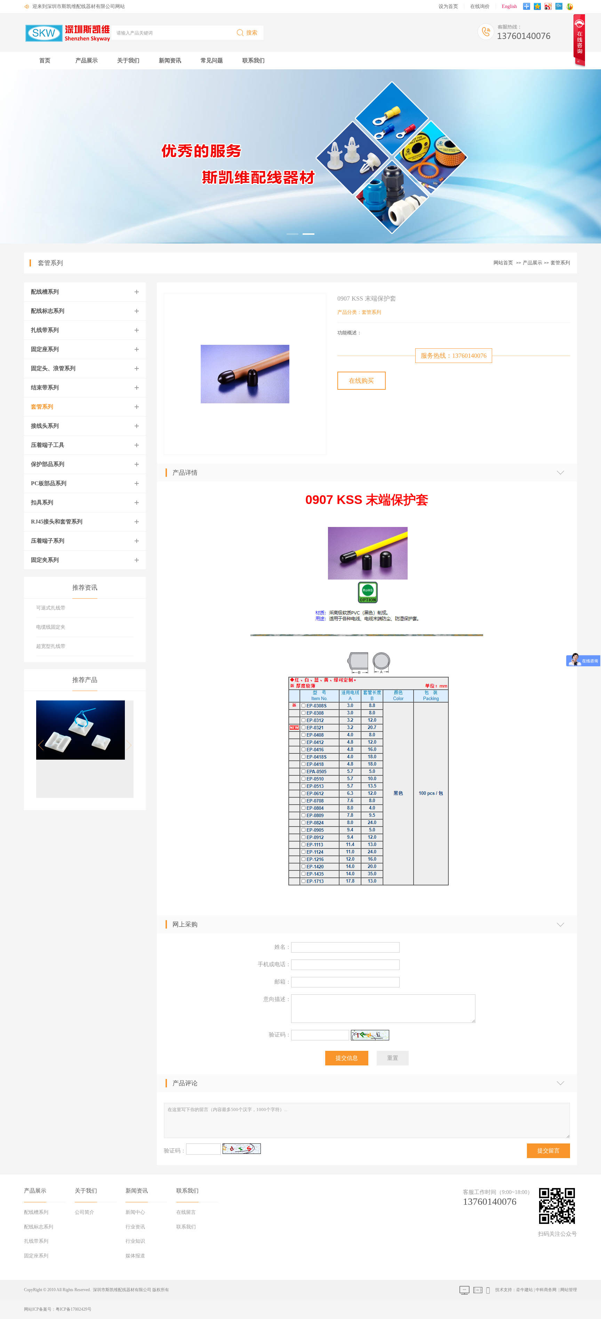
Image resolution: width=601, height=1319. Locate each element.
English (509, 6)
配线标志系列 (47, 311)
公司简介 (84, 1212)
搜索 (251, 33)
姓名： (282, 947)
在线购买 (361, 380)
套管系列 (560, 262)
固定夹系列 (45, 560)
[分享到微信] (570, 7)
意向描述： (277, 999)
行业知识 (135, 1241)
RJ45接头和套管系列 (56, 522)
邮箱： (282, 982)
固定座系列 (45, 349)
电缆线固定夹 (50, 627)
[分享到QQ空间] (538, 7)
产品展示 (86, 60)
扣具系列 (42, 502)
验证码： (280, 1035)
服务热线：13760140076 (454, 355)
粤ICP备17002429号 (73, 1309)
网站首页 (503, 262)
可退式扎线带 (50, 608)
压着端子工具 (47, 445)
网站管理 (568, 1289)
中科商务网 (546, 1289)
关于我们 (128, 60)
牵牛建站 (524, 1289)
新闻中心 (135, 1212)
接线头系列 (45, 426)
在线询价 (480, 6)
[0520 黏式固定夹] (80, 758)
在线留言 (186, 1212)
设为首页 (448, 6)
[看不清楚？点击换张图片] (370, 1035)
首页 (44, 60)
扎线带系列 (45, 330)
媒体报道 (135, 1255)
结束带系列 (45, 387)
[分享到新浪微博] (549, 7)
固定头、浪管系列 (53, 368)
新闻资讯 (170, 60)
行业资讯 (135, 1226)
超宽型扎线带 (50, 646)
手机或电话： (274, 964)
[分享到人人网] (559, 7)
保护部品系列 (47, 464)
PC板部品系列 (48, 483)
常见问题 (212, 60)
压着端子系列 (47, 541)
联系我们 (253, 60)
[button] (126, 745)
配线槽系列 (45, 292)
